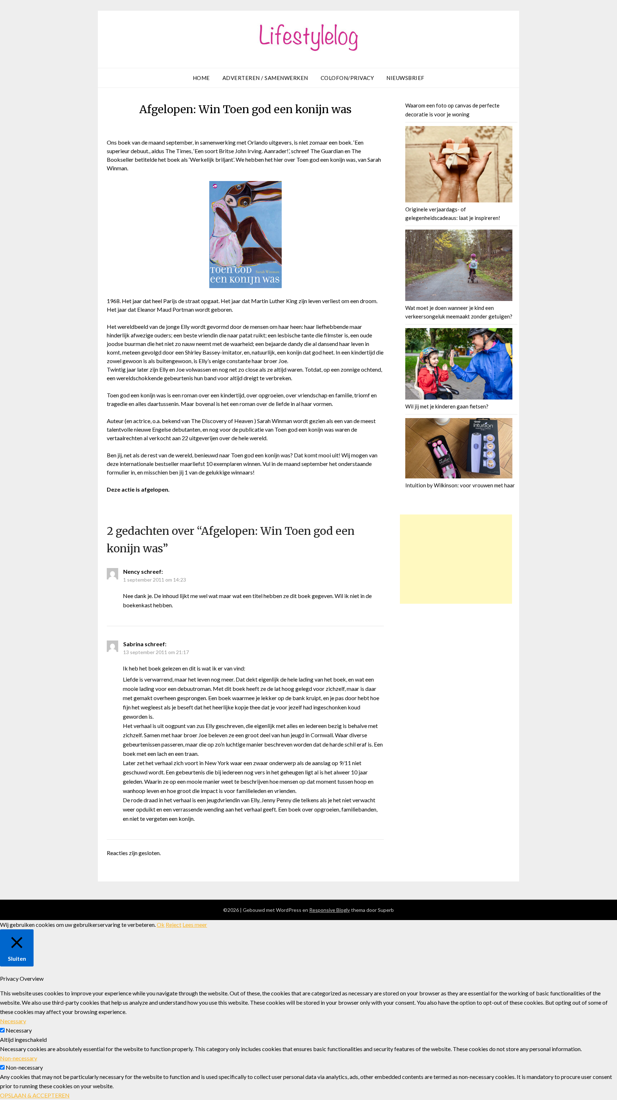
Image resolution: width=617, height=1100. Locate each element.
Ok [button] (161, 924)
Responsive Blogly (329, 910)
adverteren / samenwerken (265, 78)
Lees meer (194, 924)
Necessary (19, 1030)
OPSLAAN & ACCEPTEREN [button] (35, 1095)
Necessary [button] (13, 1021)
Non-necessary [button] (18, 1058)
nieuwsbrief (405, 78)
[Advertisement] (456, 559)
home (201, 78)
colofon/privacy (347, 78)
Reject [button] (173, 924)
